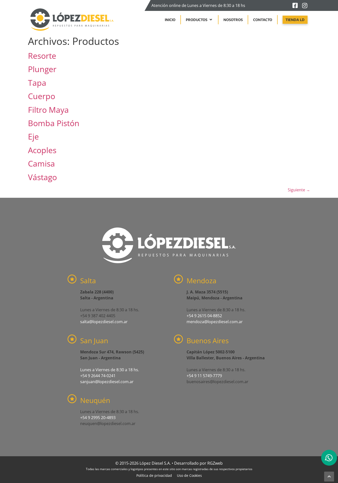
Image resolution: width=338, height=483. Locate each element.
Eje (33, 136)
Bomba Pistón (53, 123)
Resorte (42, 55)
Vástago (42, 177)
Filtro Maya (48, 109)
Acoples (42, 150)
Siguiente (299, 190)
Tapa (37, 82)
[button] (199, 19)
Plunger (42, 69)
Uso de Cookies (189, 475)
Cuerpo (41, 96)
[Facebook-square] (295, 5)
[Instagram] (305, 5)
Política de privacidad (154, 475)
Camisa (41, 163)
